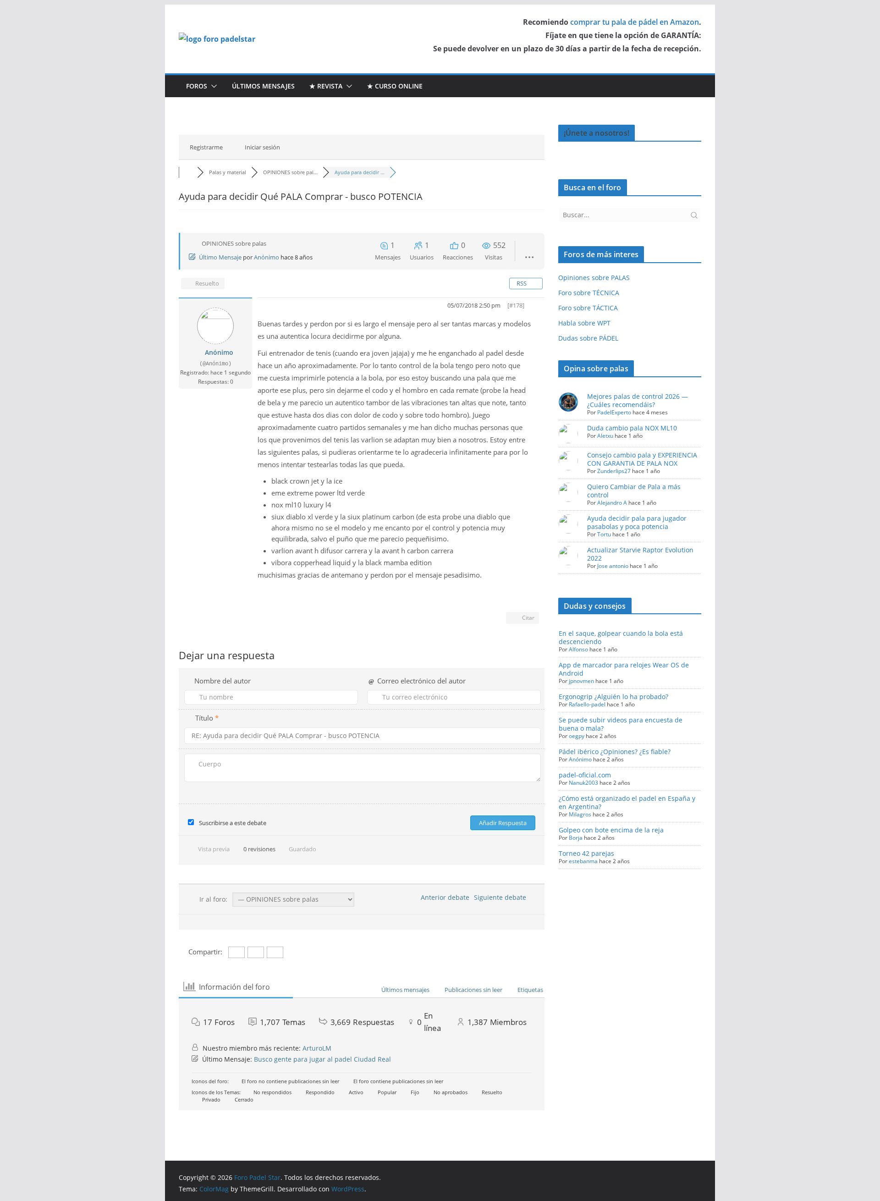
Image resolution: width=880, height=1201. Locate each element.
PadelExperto (614, 412)
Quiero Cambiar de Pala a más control (634, 490)
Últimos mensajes (263, 86)
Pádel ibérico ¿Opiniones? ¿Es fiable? (615, 751)
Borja (576, 838)
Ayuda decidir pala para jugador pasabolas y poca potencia (637, 522)
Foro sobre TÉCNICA (588, 292)
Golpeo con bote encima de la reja (611, 830)
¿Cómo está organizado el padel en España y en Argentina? (627, 802)
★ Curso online (395, 86)
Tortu (604, 534)
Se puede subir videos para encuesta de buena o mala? (620, 724)
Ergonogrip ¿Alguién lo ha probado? (613, 696)
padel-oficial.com (585, 775)
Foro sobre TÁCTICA (588, 307)
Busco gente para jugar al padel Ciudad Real (322, 1059)
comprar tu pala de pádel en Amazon (634, 22)
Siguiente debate (502, 897)
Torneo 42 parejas (586, 853)
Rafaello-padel (587, 704)
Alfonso (578, 649)
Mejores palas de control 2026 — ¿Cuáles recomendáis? (637, 400)
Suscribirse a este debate (232, 823)
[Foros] (188, 172)
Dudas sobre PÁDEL (588, 338)
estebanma (583, 861)
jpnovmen (581, 681)
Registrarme (206, 147)
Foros (196, 86)
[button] (212, 86)
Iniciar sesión (262, 147)
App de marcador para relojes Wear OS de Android (624, 669)
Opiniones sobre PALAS (594, 277)
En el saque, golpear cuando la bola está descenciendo (621, 637)
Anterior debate (443, 897)
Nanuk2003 (583, 783)
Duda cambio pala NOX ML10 (632, 428)
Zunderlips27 (614, 471)
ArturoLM (316, 1048)
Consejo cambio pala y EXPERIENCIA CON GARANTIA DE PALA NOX (642, 459)
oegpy (576, 736)
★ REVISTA (325, 86)
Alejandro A (612, 503)
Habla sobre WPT (584, 323)
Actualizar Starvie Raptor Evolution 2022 (640, 553)
